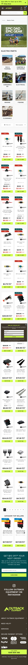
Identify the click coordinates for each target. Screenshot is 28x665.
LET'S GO (14, 336)
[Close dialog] (26, 324)
